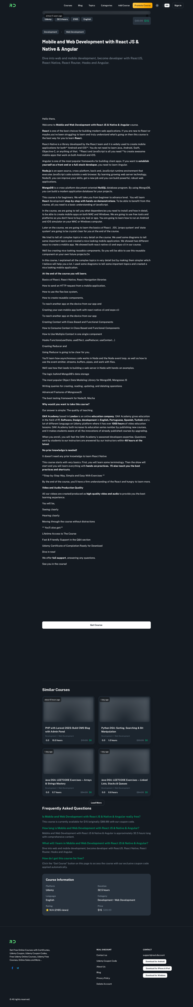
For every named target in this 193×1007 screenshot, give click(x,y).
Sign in (177, 5)
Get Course (96, 625)
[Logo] (13, 5)
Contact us (101, 955)
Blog (80, 5)
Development (50, 32)
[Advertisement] (96, 90)
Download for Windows (155, 975)
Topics (92, 5)
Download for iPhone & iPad (158, 968)
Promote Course (142, 5)
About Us (100, 966)
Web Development (75, 32)
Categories (106, 5)
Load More (96, 803)
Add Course (124, 5)
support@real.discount (154, 955)
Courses (68, 5)
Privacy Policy (103, 978)
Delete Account (104, 984)
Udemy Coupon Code (106, 961)
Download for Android (155, 961)
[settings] (157, 5)
